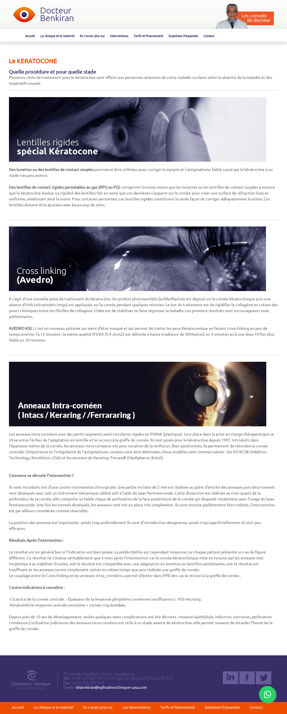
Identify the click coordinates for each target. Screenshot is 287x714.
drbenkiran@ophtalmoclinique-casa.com (111, 687)
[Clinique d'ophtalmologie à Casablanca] (43, 20)
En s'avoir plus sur (92, 36)
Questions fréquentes (183, 36)
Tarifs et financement (148, 36)
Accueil (30, 36)
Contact (208, 36)
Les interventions (136, 707)
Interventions (119, 36)
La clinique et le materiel (57, 36)
